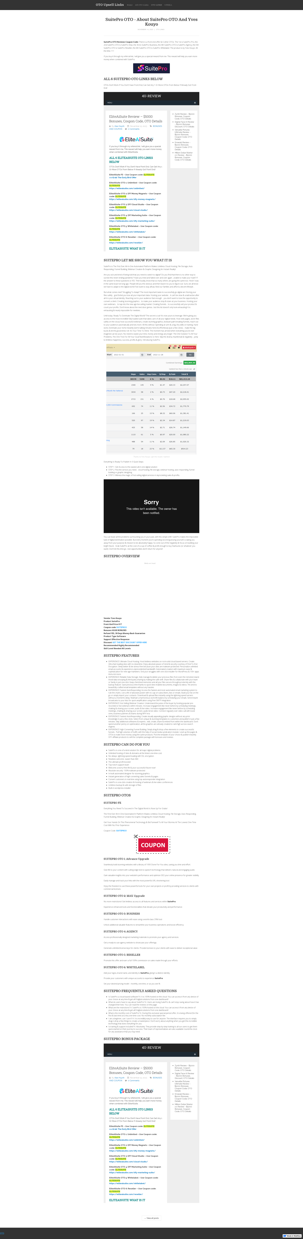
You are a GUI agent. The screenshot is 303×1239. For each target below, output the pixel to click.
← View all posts (151, 1218)
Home (130, 5)
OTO (2, 1233)
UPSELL (168, 5)
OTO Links (160, 29)
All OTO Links (142, 5)
